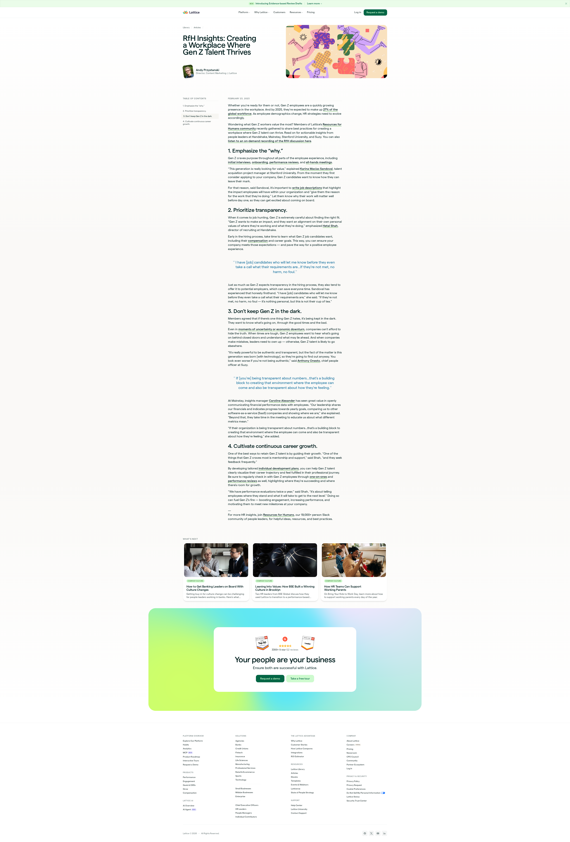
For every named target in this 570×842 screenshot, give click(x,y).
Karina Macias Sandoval (316, 168)
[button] (566, 3)
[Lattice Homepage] (191, 12)
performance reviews (284, 162)
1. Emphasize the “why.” (193, 106)
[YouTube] (378, 833)
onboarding (260, 162)
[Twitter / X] (371, 833)
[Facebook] (365, 833)
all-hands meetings (319, 162)
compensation (258, 240)
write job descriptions (307, 187)
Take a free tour (300, 678)
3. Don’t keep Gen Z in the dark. (197, 116)
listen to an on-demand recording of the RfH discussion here (269, 141)
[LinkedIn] (384, 833)
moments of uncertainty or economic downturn (271, 329)
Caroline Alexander (282, 400)
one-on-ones (318, 476)
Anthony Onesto (308, 360)
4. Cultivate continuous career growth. (197, 122)
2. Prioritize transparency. (194, 111)
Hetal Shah (330, 225)
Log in (357, 12)
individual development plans (279, 468)
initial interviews (239, 162)
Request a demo (375, 12)
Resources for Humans (278, 514)
